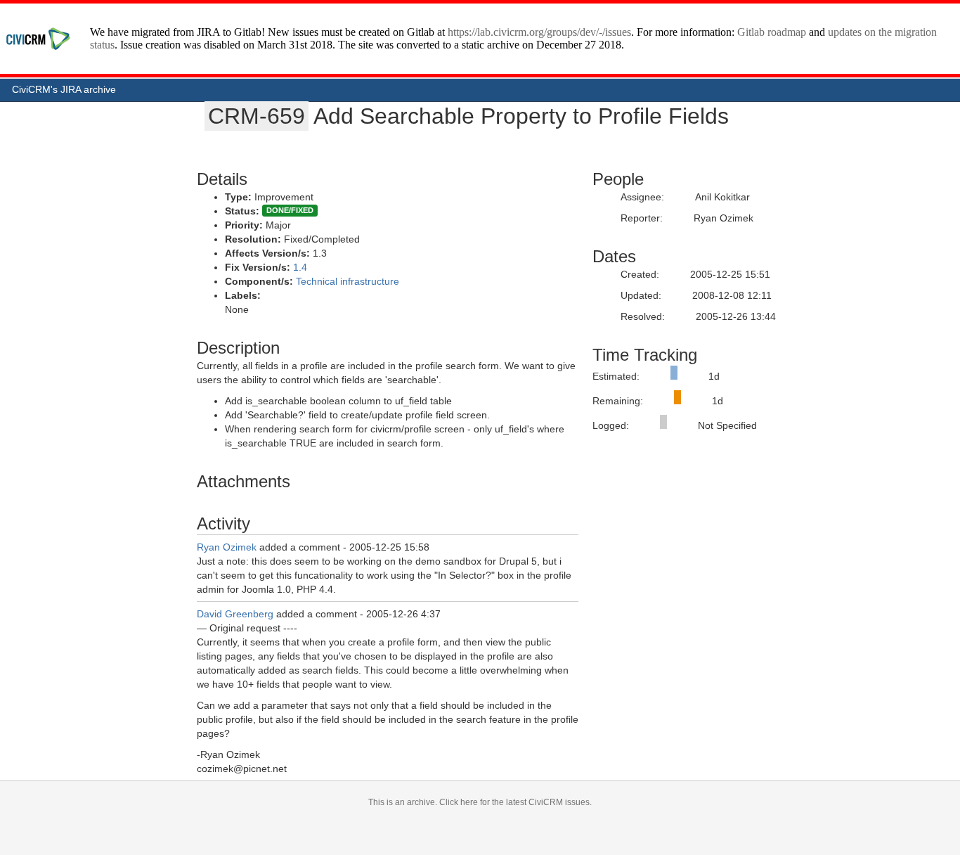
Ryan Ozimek (227, 547)
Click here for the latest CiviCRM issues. (515, 802)
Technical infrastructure (347, 281)
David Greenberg (235, 613)
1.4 (300, 267)
